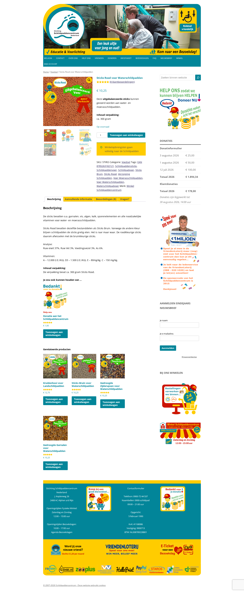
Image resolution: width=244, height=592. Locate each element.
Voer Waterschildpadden (110, 182)
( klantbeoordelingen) (122, 81)
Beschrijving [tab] (54, 199)
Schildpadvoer (126, 170)
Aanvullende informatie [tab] (78, 199)
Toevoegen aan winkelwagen (126, 135)
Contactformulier (135, 488)
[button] (89, 80)
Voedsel (54, 71)
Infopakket (126, 58)
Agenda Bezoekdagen (61, 532)
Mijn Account (50, 64)
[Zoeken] (198, 77)
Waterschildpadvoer (108, 186)
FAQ (154, 58)
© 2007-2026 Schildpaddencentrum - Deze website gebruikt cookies (74, 585)
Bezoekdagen (142, 58)
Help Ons (86, 58)
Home (46, 71)
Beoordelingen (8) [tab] (106, 199)
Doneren (112, 58)
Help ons (55, 319)
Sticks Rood (110, 174)
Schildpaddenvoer (107, 170)
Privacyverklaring (189, 357)
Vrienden (99, 58)
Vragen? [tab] (124, 199)
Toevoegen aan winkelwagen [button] (54, 333)
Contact (60, 58)
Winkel (179, 58)
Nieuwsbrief (166, 58)
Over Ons (73, 58)
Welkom (48, 58)
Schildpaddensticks (126, 166)
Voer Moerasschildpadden (128, 178)
